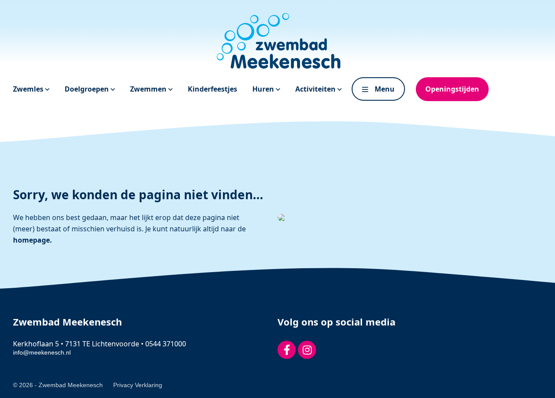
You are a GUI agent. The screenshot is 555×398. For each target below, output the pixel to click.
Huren (264, 89)
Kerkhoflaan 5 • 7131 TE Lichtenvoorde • (79, 344)
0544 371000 (165, 344)
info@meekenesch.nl (42, 352)
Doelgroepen (88, 89)
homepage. (32, 240)
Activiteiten (316, 89)
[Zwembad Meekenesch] (277, 41)
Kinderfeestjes (212, 89)
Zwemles (29, 89)
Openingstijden (452, 89)
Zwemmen (149, 89)
